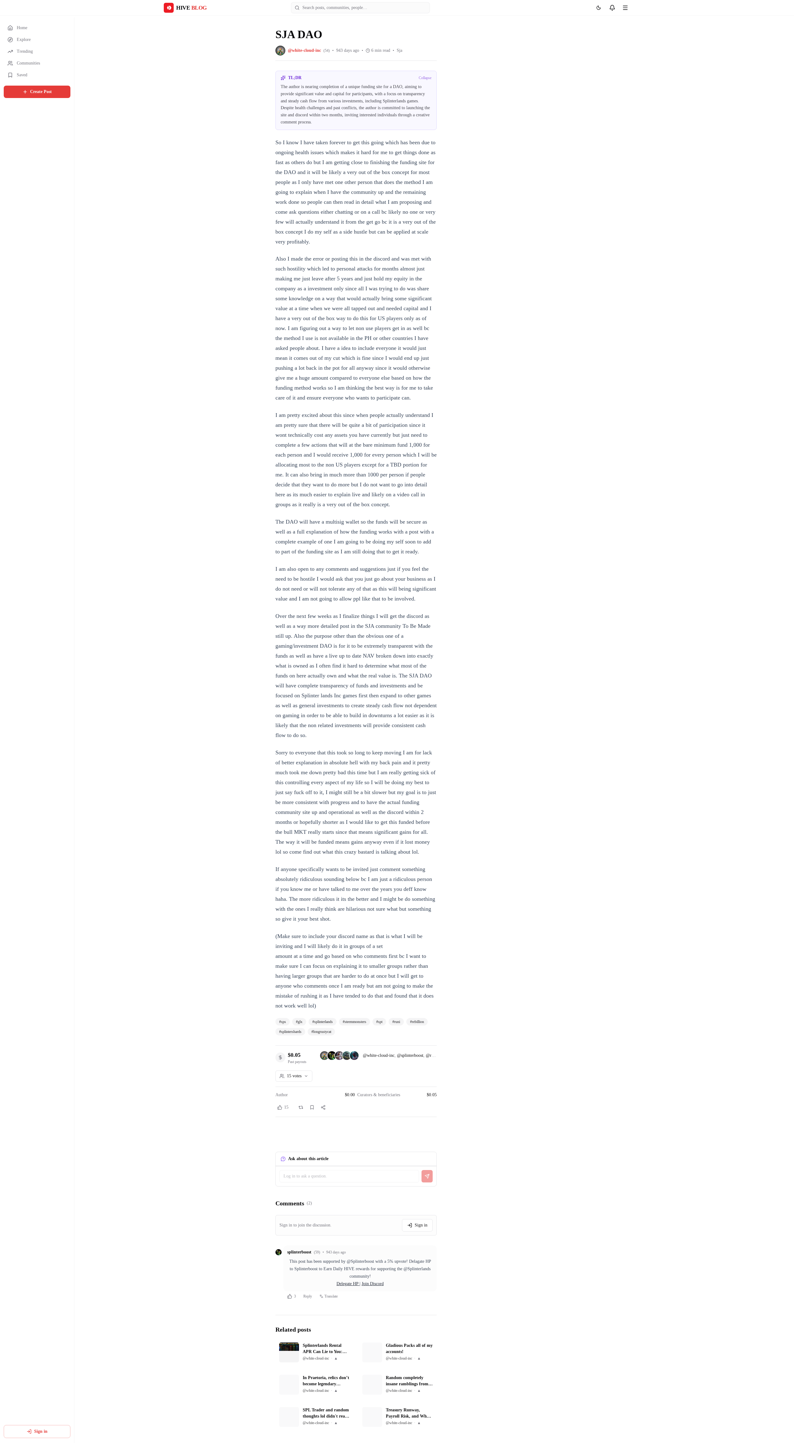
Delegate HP (348, 1283)
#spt (379, 1022)
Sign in (40, 1431)
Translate (331, 1296)
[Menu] (625, 8)
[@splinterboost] (332, 1056)
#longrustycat (321, 1032)
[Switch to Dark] (598, 7)
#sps (282, 1022)
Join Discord (373, 1283)
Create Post (41, 91)
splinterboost (299, 1252)
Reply (307, 1296)
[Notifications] (612, 7)
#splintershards (290, 1032)
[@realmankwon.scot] (339, 1056)
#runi (396, 1022)
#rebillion (417, 1022)
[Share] (323, 1107)
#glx (299, 1022)
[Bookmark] (312, 1107)
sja (399, 50)
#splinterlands (322, 1022)
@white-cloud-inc (379, 1055)
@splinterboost (410, 1055)
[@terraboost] (347, 1056)
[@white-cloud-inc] (324, 1056)
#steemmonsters (354, 1022)
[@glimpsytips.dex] (354, 1056)
